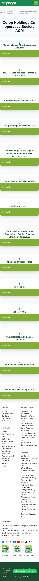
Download (7, 53)
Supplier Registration (28, 435)
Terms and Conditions (29, 458)
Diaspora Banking (27, 411)
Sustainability (26, 443)
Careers (4, 432)
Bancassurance (26, 423)
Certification (6, 421)
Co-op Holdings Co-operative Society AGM (29, 12)
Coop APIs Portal (27, 426)
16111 (8, 538)
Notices (4, 463)
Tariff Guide (6, 439)
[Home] (1, 12)
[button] (25, 571)
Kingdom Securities (28, 433)
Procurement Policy (28, 497)
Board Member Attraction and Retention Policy (27, 482)
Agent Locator (7, 451)
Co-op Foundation (27, 428)
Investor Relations (10, 12)
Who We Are (6, 411)
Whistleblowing (26, 468)
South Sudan (25, 430)
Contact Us (6, 461)
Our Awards (6, 418)
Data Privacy (25, 461)
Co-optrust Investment (29, 445)
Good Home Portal (27, 416)
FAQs (4, 465)
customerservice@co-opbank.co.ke (18, 533)
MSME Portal (25, 413)
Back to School (7, 453)
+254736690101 (15, 535)
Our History (6, 416)
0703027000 (32, 530)
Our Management (8, 413)
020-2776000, (22, 530)
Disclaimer (25, 456)
